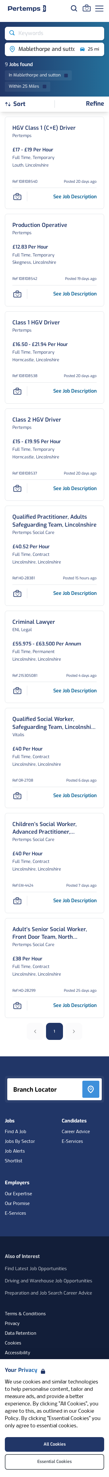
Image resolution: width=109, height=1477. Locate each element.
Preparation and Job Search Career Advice (48, 1293)
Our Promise (17, 1203)
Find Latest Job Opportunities (36, 1269)
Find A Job (15, 1131)
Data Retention (20, 1333)
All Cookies (55, 1444)
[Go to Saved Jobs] (86, 8)
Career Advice (76, 1131)
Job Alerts (15, 1151)
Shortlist (13, 1161)
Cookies (13, 1343)
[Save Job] (17, 196)
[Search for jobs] (74, 8)
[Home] (27, 8)
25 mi (93, 49)
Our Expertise (18, 1194)
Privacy (12, 1323)
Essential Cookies (54, 1462)
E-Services (72, 1141)
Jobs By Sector (20, 1141)
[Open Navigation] (99, 8)
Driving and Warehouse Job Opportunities (48, 1281)
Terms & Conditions (25, 1314)
